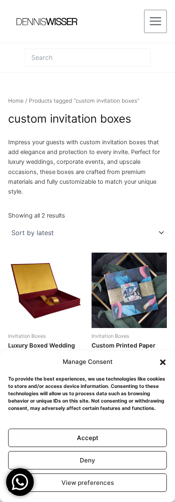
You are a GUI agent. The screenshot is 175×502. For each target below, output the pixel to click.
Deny (87, 460)
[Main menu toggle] (155, 21)
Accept (87, 438)
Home (16, 100)
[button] (163, 362)
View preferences (87, 483)
